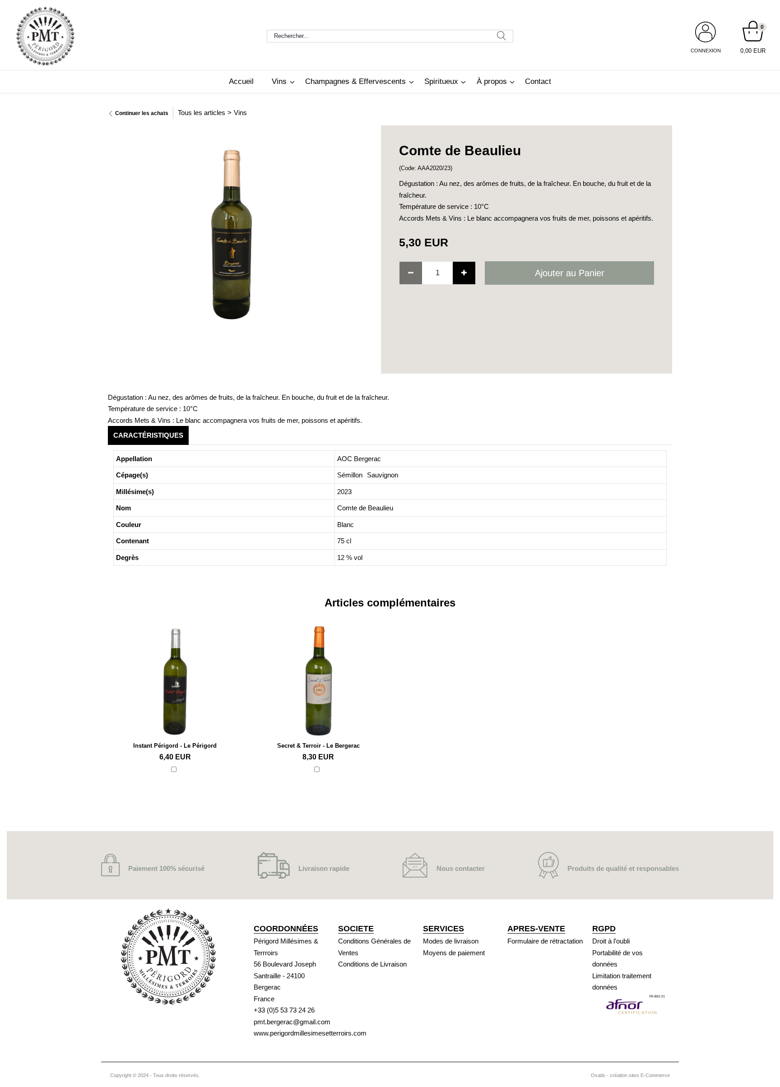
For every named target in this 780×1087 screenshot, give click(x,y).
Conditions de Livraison (372, 964)
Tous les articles (201, 112)
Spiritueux (441, 81)
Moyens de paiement (454, 953)
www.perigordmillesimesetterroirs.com (310, 1033)
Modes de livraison (450, 941)
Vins (279, 81)
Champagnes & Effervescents (355, 81)
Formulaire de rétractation (545, 941)
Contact (538, 81)
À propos (492, 81)
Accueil (241, 81)
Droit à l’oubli (611, 941)
